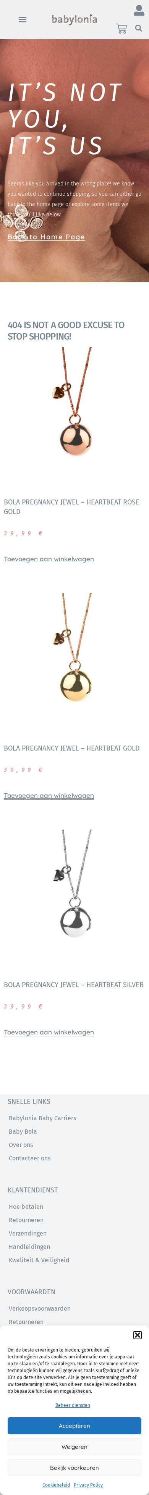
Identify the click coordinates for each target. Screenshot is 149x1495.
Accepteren (74, 1425)
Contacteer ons (29, 1158)
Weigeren (74, 1446)
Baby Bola (23, 1131)
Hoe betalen (26, 1206)
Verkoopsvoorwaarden (40, 1308)
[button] (137, 1335)
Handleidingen (29, 1246)
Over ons (21, 1145)
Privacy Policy (88, 1485)
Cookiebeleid (56, 1485)
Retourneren (26, 1220)
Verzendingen (28, 1233)
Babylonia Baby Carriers (42, 1118)
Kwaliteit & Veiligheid (39, 1260)
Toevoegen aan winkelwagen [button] (49, 559)
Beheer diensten (72, 1405)
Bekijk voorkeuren (74, 1467)
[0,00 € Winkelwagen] (121, 28)
